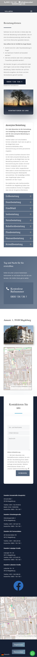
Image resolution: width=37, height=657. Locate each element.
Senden (22, 473)
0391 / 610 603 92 (14, 557)
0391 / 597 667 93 (14, 524)
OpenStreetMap (17, 386)
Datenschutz (18, 652)
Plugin (30, 386)
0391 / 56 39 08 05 (15, 505)
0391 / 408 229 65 (14, 541)
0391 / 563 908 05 (14, 574)
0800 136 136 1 (15, 82)
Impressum (18, 644)
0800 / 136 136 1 (16, 509)
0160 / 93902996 (13, 507)
